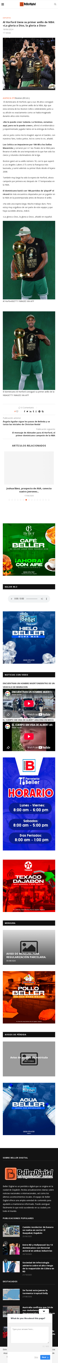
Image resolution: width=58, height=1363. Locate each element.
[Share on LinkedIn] (30, 411)
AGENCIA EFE (9, 98)
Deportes (7, 18)
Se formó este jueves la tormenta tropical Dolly (35, 1292)
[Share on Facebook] (24, 411)
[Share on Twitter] (27, 411)
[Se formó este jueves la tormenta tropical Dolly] (11, 1294)
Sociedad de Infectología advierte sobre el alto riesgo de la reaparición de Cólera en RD (38, 1267)
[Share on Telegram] (39, 411)
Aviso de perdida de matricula (29, 1057)
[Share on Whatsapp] (36, 411)
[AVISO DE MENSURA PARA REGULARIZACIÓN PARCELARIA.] (29, 947)
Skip (36, 1357)
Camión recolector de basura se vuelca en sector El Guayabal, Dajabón (38, 1230)
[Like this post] (19, 411)
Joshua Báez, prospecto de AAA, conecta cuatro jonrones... (29, 490)
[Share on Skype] (43, 411)
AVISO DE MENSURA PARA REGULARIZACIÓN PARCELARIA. (26, 955)
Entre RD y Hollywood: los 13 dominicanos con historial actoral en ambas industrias (38, 1247)
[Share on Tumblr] (33, 411)
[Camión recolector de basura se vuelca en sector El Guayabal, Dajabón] (11, 1231)
